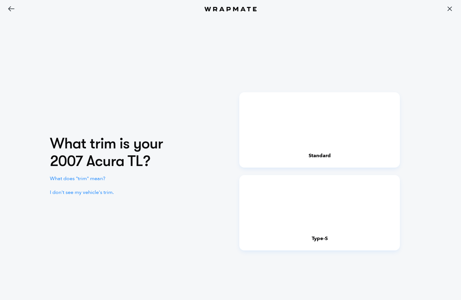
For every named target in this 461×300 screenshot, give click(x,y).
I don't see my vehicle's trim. (82, 192)
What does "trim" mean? (77, 178)
